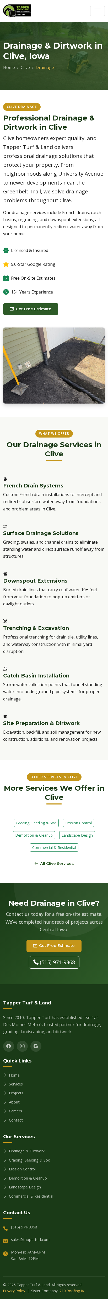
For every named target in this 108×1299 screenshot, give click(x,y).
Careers (15, 1110)
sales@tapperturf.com (30, 1239)
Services (16, 1084)
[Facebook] (8, 1046)
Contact (16, 1120)
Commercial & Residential (54, 847)
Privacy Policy (14, 1290)
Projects (16, 1092)
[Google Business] (35, 1046)
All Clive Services (57, 863)
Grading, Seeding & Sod (36, 822)
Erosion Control (78, 822)
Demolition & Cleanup (34, 835)
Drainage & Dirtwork (27, 1150)
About (14, 1102)
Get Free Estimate (33, 309)
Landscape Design (77, 835)
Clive (25, 67)
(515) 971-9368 (57, 962)
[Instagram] (22, 1046)
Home (9, 67)
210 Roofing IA (72, 1290)
